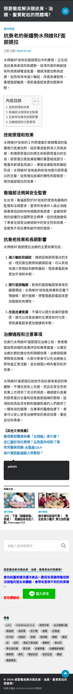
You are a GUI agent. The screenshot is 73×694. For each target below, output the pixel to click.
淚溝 (33, 637)
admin (12, 466)
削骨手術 (44, 625)
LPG (8, 625)
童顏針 (46, 642)
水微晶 (55, 631)
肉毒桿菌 (40, 648)
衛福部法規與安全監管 (23, 112)
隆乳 (20, 654)
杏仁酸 (34, 631)
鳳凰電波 (11, 660)
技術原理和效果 (19, 107)
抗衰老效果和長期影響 (23, 117)
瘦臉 (54, 637)
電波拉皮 (33, 654)
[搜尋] (63, 546)
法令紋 (9, 637)
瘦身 (64, 637)
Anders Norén (25, 688)
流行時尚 (9, 28)
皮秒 (16, 642)
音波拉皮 (47, 654)
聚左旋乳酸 (12, 648)
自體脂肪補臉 (57, 648)
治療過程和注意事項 (22, 122)
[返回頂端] (65, 674)
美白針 (58, 642)
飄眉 (59, 654)
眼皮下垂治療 (31, 642)
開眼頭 (9, 654)
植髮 (45, 631)
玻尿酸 (43, 637)
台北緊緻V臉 (60, 625)
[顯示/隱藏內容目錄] (33, 101)
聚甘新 (26, 648)
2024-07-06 (24, 51)
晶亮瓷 (22, 631)
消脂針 (22, 637)
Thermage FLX (25, 625)
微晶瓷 (9, 631)
